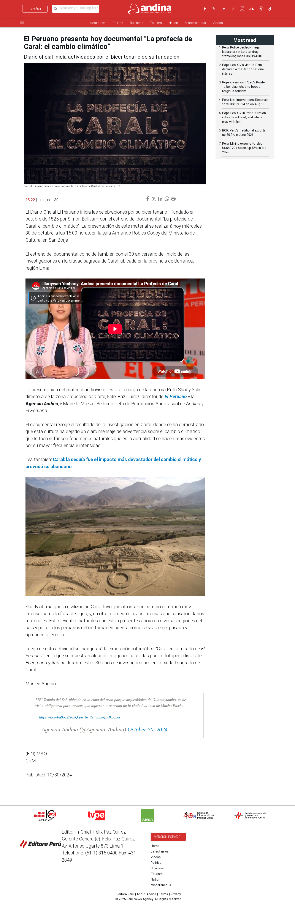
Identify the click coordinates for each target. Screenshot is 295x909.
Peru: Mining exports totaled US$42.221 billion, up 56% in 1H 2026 (244, 148)
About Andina (146, 894)
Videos (218, 23)
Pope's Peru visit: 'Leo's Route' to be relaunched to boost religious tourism (243, 86)
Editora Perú (125, 894)
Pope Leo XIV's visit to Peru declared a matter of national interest (243, 69)
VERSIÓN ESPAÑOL (168, 837)
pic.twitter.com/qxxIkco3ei (99, 717)
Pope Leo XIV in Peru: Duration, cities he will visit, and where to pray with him (244, 117)
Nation (173, 23)
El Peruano (176, 396)
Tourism (156, 23)
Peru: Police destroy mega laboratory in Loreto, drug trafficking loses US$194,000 (242, 51)
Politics (118, 23)
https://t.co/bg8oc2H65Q (58, 717)
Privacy (176, 894)
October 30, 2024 (148, 729)
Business (136, 23)
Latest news (97, 23)
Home (155, 846)
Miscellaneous (195, 23)
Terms (163, 894)
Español (35, 9)
